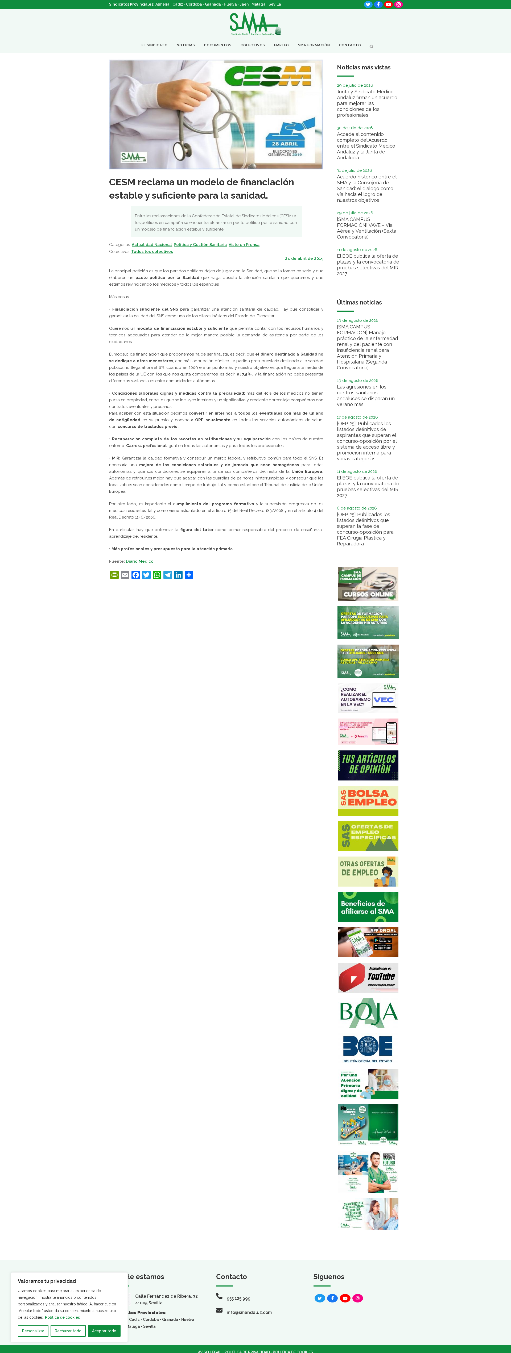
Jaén (244, 4)
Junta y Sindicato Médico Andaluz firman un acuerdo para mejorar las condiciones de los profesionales (367, 103)
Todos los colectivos (152, 251)
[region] (69, 1307)
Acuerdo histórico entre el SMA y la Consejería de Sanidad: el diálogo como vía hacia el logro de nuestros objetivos (366, 188)
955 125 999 (238, 1298)
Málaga (259, 4)
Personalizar (33, 1331)
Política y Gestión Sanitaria (200, 244)
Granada (213, 4)
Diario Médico (140, 561)
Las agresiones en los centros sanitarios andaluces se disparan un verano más (366, 395)
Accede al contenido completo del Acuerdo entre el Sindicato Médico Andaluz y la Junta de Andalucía (366, 145)
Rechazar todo (68, 1331)
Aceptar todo (104, 1331)
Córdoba (194, 4)
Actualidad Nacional (152, 244)
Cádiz (177, 4)
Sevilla (275, 4)
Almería (162, 4)
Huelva (230, 4)
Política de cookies (62, 1317)
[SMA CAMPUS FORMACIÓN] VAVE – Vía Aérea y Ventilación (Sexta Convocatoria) (366, 228)
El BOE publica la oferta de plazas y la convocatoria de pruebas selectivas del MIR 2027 (368, 264)
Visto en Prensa (244, 244)
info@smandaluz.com (249, 1312)
